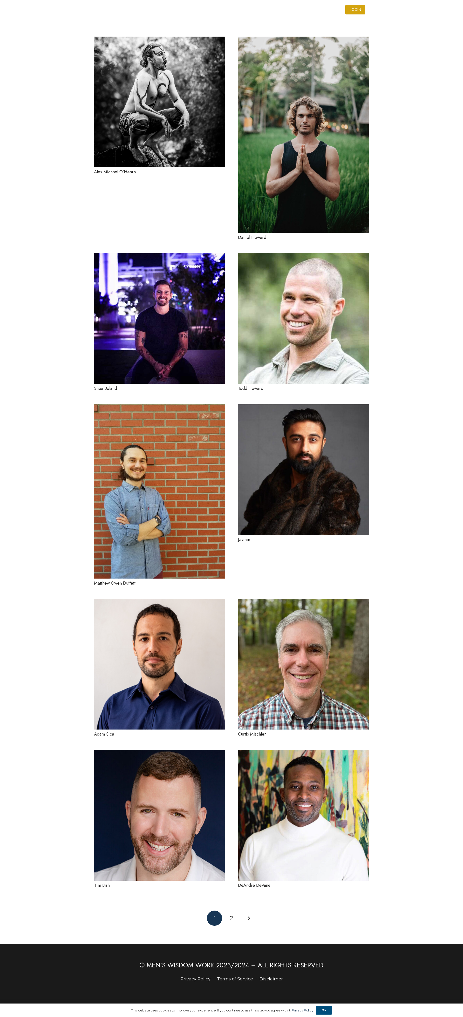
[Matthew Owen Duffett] (159, 407)
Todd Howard (250, 388)
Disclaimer (271, 979)
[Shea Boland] (159, 256)
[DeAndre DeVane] (303, 753)
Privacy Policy (195, 979)
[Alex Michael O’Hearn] (159, 40)
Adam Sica (104, 734)
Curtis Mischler (252, 734)
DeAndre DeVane (254, 885)
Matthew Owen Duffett (115, 583)
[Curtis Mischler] (303, 602)
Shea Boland (105, 388)
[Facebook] (376, 9)
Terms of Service (235, 979)
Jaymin (244, 539)
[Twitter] (367, 9)
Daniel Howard (252, 237)
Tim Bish (102, 885)
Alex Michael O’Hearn (115, 172)
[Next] (248, 918)
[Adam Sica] (159, 602)
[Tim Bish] (159, 753)
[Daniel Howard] (303, 40)
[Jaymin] (303, 407)
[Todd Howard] (303, 256)
